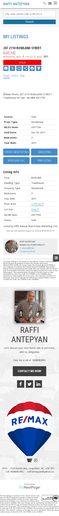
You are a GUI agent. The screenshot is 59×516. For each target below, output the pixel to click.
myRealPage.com (30, 487)
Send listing (44, 152)
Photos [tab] (15, 76)
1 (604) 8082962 (27, 248)
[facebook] (20, 384)
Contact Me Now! (29, 371)
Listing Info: (11, 172)
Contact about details (16, 152)
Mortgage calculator (16, 160)
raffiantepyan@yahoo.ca (40, 471)
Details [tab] (6, 76)
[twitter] (29, 384)
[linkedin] (38, 384)
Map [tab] (22, 76)
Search (29, 21)
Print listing (44, 160)
